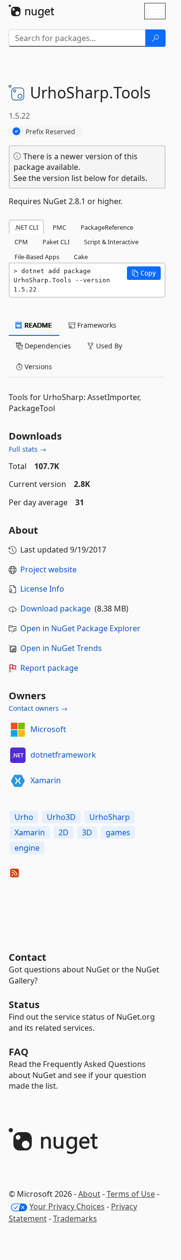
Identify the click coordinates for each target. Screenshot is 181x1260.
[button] (144, 273)
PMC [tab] (59, 227)
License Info (42, 588)
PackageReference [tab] (107, 227)
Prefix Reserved (50, 131)
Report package (49, 668)
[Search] (155, 38)
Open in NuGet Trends (61, 648)
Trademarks (75, 1218)
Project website (48, 569)
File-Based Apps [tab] (36, 256)
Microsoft (48, 729)
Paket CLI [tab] (56, 241)
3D (87, 832)
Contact (27, 957)
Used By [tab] (108, 345)
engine (27, 848)
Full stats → (27, 449)
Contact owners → (38, 708)
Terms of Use (131, 1194)
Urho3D (61, 817)
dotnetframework (63, 754)
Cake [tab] (81, 256)
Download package (55, 608)
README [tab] (37, 325)
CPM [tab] (21, 241)
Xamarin (45, 780)
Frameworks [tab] (95, 325)
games (118, 832)
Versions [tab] (37, 366)
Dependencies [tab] (47, 345)
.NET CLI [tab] (26, 227)
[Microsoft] (18, 729)
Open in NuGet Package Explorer (80, 628)
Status (24, 1004)
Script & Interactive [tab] (111, 241)
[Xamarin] (18, 780)
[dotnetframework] (18, 755)
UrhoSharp (109, 817)
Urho (23, 817)
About (89, 1194)
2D (63, 832)
